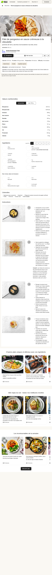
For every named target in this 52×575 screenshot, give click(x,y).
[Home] (2, 6)
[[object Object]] (44, 55)
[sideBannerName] (26, 86)
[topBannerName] (26, 11)
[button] (32, 143)
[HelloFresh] (4, 2)
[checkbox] (2, 47)
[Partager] (48, 55)
